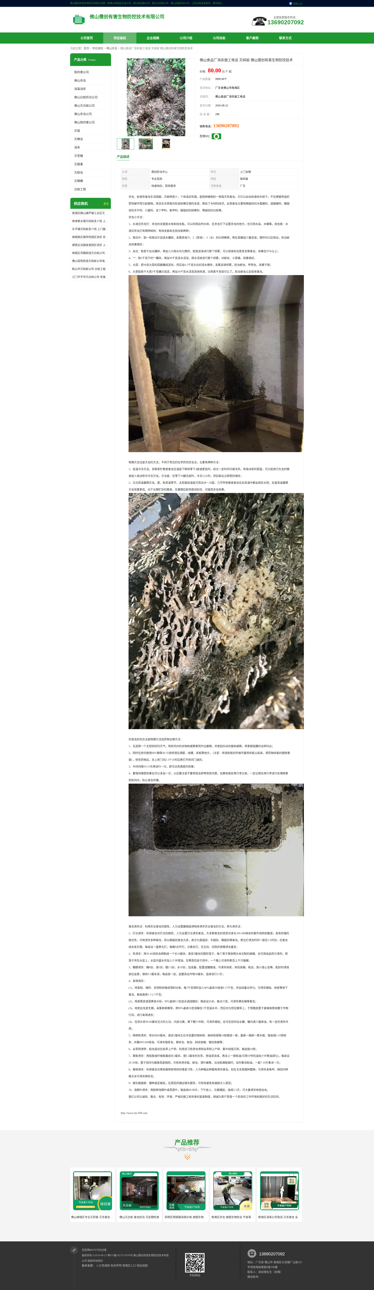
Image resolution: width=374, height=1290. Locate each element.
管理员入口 (129, 1265)
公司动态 (219, 38)
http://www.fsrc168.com (134, 1113)
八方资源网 (103, 1265)
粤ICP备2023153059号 (120, 1255)
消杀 (77, 147)
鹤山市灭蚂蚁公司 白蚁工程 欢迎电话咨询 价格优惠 (90, 268)
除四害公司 (81, 72)
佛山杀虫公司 (83, 114)
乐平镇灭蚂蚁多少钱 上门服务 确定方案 (90, 229)
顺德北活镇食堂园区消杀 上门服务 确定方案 (90, 245)
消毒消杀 (80, 88)
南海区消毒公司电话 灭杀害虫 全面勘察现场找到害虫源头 (199, 1217)
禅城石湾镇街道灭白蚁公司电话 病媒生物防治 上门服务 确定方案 (90, 253)
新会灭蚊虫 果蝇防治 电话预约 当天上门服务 (285, 1217)
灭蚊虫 (78, 172)
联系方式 (285, 38)
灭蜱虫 (78, 139)
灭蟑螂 (78, 180)
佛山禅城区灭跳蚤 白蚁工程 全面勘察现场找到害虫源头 (244, 1217)
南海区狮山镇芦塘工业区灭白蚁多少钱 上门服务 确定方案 (90, 213)
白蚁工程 (80, 189)
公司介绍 (186, 38)
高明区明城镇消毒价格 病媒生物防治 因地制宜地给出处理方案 (108, 1217)
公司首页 (86, 38)
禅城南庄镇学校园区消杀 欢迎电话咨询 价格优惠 (90, 237)
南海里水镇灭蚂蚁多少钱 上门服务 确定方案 (90, 221)
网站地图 (142, 1265)
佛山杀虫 (111, 48)
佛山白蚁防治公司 (86, 97)
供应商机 (120, 38)
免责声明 (116, 1265)
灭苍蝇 (78, 155)
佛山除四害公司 (84, 122)
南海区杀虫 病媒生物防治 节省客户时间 (142, 1217)
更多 (106, 203)
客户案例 (252, 38)
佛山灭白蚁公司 (84, 105)
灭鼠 (77, 130)
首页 (86, 48)
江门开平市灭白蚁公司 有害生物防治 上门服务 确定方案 (90, 276)
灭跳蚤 (78, 164)
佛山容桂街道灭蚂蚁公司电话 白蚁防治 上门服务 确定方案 (90, 261)
